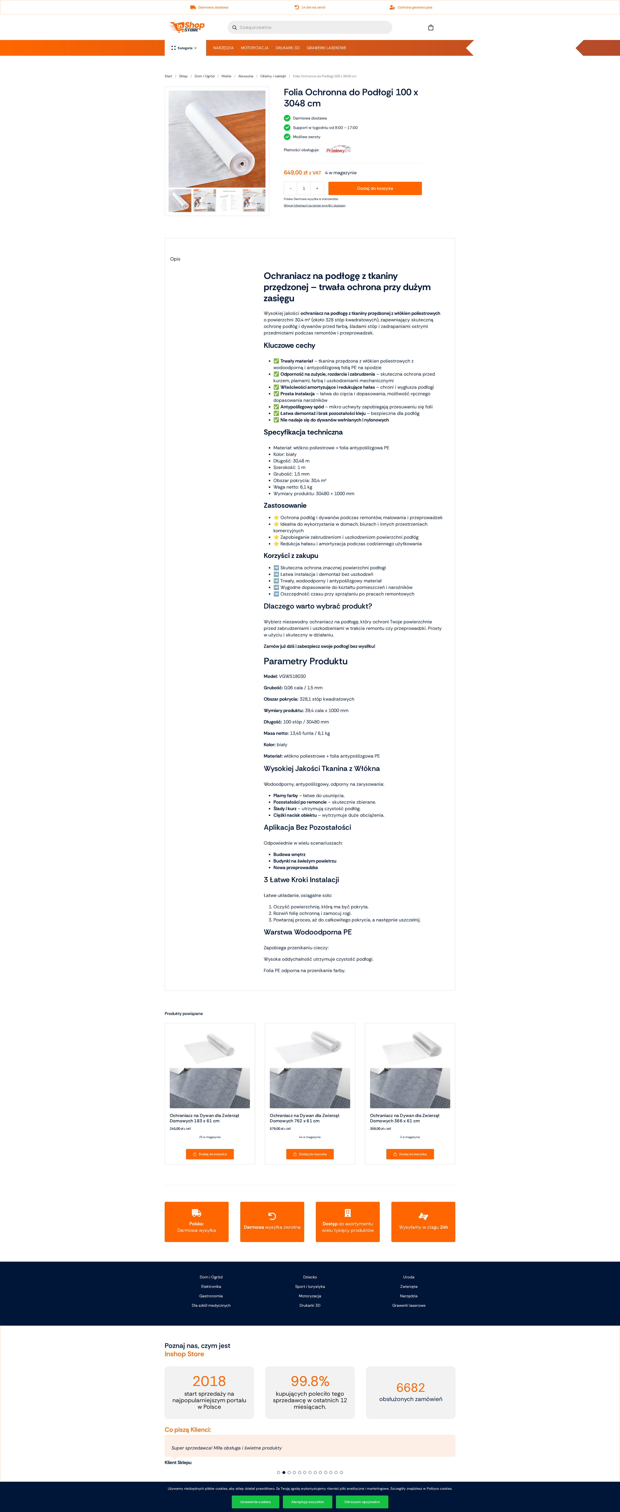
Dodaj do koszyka (375, 188)
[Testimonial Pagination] (278, 1472)
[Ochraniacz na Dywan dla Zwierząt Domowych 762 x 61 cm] (310, 1031)
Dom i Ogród (205, 76)
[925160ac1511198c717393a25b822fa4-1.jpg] (217, 139)
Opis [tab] (175, 259)
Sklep (183, 76)
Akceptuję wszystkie (307, 1502)
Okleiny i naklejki (273, 76)
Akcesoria (245, 76)
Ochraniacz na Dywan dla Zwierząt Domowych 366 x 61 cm (405, 1118)
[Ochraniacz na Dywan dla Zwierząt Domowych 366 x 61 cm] (410, 1031)
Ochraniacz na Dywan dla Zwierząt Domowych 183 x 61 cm (205, 1118)
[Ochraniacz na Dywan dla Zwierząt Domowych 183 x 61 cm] (210, 1031)
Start (168, 76)
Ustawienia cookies (255, 1502)
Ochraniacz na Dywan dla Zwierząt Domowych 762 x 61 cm (305, 1118)
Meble (226, 76)
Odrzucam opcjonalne (362, 1502)
